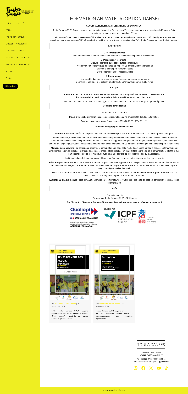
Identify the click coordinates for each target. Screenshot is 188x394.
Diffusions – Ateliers (15, 50)
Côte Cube (121, 390)
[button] (136, 368)
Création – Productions (16, 43)
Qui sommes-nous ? (15, 23)
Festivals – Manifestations (17, 64)
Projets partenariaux (15, 36)
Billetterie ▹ (10, 86)
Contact (9, 78)
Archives (9, 71)
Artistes (9, 29)
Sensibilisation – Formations (18, 57)
